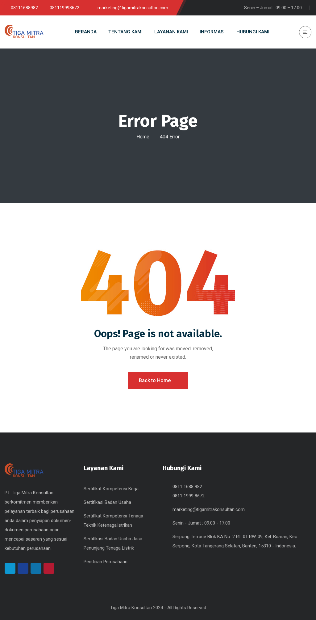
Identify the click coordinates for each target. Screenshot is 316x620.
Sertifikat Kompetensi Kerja (111, 488)
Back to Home (155, 380)
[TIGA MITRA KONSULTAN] (24, 32)
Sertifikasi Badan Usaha (107, 502)
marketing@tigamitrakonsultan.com (209, 509)
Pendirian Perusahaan (105, 561)
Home (142, 137)
